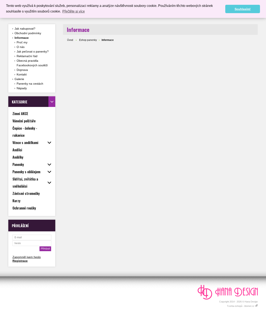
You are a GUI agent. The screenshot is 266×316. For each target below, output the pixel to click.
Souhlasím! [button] (243, 9)
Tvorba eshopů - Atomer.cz (241, 306)
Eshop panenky (88, 40)
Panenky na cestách (30, 83)
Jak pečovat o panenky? (33, 51)
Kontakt (22, 74)
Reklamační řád (27, 56)
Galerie (19, 79)
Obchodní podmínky (28, 33)
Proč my (22, 42)
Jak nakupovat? (25, 28)
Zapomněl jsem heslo (26, 257)
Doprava (22, 69)
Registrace (20, 260)
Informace (22, 37)
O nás (21, 47)
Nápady (22, 88)
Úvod (70, 40)
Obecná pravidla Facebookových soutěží (32, 63)
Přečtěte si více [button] (73, 11)
